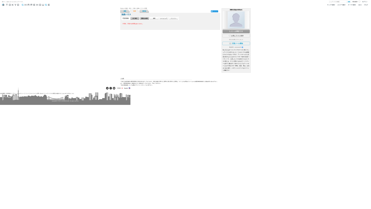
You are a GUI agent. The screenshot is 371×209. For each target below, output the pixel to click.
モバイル (32, 93)
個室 (154, 18)
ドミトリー (173, 18)
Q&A (360, 5)
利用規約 (8, 93)
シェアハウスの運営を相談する (53, 93)
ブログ (366, 5)
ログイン (364, 1)
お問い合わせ (39, 93)
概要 (125, 11)
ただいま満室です (236, 31)
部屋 (134, 11)
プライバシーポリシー (18, 93)
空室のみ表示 (144, 18)
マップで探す (331, 5)
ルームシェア (163, 18)
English (126, 88)
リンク (27, 93)
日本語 (119, 88)
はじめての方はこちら (68, 93)
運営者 (144, 11)
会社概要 (2, 93)
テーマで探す (352, 5)
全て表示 (135, 18)
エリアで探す (341, 5)
